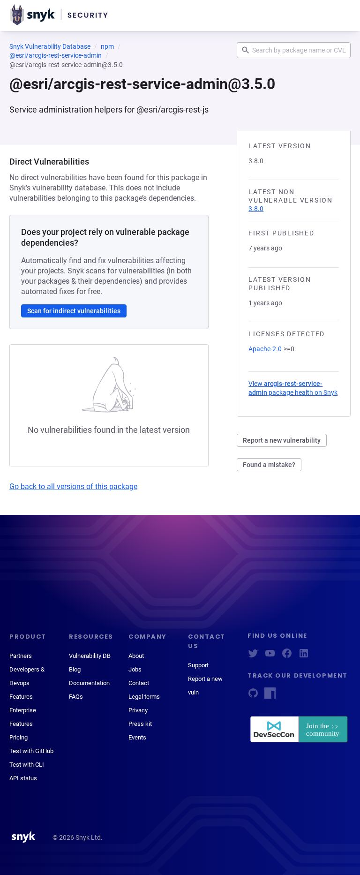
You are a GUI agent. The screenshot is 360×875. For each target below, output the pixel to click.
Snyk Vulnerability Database (49, 46)
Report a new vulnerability (282, 440)
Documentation (89, 682)
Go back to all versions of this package (73, 486)
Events (137, 737)
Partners (20, 655)
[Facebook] (286, 656)
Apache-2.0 (265, 349)
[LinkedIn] (303, 656)
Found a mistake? (269, 464)
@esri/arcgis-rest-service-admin (55, 55)
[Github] (253, 696)
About (136, 655)
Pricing (18, 737)
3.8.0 (255, 208)
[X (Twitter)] (253, 656)
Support (198, 665)
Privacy (138, 710)
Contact (138, 682)
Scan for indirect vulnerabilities (73, 311)
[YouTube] (270, 656)
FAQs (76, 696)
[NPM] (270, 696)
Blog (75, 669)
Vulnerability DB (90, 655)
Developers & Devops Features (27, 683)
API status (23, 778)
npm (107, 46)
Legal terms (144, 696)
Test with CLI (26, 764)
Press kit (140, 723)
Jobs (135, 669)
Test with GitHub (31, 750)
